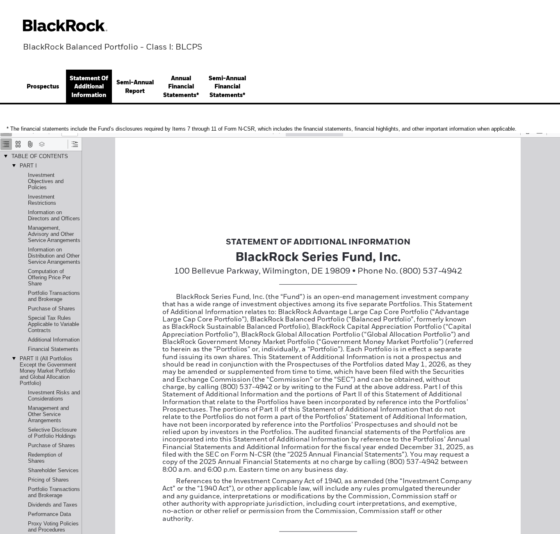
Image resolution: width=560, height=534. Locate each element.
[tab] (43, 87)
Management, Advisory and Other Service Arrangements (54, 234)
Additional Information (54, 340)
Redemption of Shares (45, 458)
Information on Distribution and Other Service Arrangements (54, 256)
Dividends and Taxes (52, 505)
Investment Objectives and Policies (46, 181)
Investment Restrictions (42, 200)
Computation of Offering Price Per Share (49, 277)
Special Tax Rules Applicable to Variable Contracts (53, 324)
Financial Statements (53, 349)
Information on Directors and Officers (54, 215)
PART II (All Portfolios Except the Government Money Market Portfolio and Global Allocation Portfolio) (48, 370)
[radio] (6, 144)
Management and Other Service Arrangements (48, 414)
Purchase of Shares (51, 308)
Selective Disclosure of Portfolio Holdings (52, 433)
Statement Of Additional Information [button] (89, 87)
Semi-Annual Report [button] (135, 87)
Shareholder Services (53, 470)
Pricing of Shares (48, 480)
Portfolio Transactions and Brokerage (54, 296)
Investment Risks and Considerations (54, 395)
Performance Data (49, 514)
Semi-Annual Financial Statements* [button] (227, 87)
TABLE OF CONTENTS (39, 156)
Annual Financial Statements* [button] (181, 87)
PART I (28, 166)
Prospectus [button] (43, 87)
